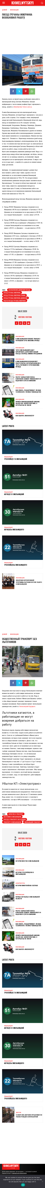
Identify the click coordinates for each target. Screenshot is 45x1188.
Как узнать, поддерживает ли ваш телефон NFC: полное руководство (28, 391)
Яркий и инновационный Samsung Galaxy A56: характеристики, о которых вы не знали (28, 403)
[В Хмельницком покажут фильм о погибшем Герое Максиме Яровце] (8, 339)
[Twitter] (19, 91)
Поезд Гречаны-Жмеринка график (14, 295)
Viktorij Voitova (25, 317)
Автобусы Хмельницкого (14, 529)
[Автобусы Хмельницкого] (22, 512)
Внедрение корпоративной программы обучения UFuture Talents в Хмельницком (29, 582)
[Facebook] (13, 91)
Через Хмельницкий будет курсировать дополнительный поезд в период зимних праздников (29, 352)
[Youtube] (28, 323)
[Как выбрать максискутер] (8, 415)
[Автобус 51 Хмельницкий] (22, 477)
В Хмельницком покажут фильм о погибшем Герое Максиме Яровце (28, 340)
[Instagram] (20, 323)
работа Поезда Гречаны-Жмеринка (15, 301)
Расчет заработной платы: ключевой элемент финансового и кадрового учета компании (28, 379)
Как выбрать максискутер (25, 415)
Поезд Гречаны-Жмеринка (12, 292)
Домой (4, 10)
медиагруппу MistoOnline (19, 1173)
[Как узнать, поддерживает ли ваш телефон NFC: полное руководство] (8, 390)
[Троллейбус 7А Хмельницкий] (22, 442)
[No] (42, 1181)
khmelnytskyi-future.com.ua (23, 107)
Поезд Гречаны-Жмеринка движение (15, 298)
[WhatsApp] (32, 91)
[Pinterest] (25, 91)
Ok (23, 1185)
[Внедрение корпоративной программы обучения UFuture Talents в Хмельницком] (8, 581)
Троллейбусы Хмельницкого (15, 565)
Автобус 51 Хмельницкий (14, 494)
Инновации (14, 10)
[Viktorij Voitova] (15, 317)
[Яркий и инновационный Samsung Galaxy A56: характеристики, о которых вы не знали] (8, 402)
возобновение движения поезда (19, 290)
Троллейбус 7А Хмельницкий (15, 459)
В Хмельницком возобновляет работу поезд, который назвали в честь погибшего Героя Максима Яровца (28, 364)
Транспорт (8, 457)
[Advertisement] (22, 37)
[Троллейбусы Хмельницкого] (22, 548)
